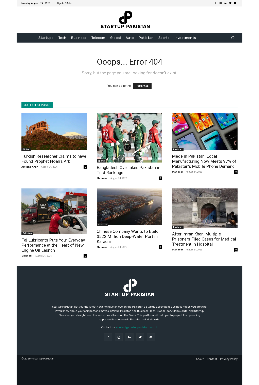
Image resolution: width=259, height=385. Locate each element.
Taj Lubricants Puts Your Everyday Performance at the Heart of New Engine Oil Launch (53, 245)
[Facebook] (215, 3)
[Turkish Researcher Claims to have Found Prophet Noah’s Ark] (54, 132)
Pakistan (177, 149)
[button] (233, 38)
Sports (101, 160)
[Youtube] (235, 3)
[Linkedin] (225, 3)
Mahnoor (102, 178)
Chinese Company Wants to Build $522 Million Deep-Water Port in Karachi (128, 236)
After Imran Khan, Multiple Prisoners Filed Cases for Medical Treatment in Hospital (204, 239)
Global (26, 149)
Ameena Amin (29, 166)
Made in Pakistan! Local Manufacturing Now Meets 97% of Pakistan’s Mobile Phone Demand (204, 161)
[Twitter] (230, 3)
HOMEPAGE (142, 85)
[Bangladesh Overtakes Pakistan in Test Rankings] (129, 138)
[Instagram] (220, 3)
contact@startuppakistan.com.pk (137, 327)
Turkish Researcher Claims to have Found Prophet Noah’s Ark (53, 159)
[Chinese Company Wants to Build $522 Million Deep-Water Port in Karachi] (129, 207)
